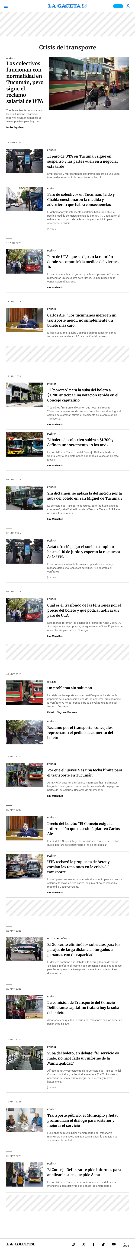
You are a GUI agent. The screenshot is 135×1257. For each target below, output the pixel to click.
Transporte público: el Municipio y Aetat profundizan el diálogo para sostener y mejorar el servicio (82, 1120)
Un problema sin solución (69, 688)
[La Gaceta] (67, 6)
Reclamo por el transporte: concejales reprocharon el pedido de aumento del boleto (80, 732)
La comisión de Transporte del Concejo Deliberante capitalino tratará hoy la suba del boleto (83, 1007)
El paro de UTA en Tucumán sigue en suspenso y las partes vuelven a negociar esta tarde (82, 161)
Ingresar (129, 6)
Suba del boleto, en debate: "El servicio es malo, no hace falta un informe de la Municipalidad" (83, 1058)
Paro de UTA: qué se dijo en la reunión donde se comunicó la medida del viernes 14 (82, 261)
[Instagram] (73, 1244)
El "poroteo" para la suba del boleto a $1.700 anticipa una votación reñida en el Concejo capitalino (82, 395)
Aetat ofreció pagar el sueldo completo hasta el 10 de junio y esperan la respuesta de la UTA (83, 551)
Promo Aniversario (118, 6)
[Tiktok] (103, 1244)
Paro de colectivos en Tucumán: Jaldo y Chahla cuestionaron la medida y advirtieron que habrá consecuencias (81, 199)
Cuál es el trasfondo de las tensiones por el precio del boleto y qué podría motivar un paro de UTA (84, 610)
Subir (126, 1246)
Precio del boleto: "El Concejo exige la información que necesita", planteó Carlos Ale (83, 828)
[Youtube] (114, 1244)
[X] (83, 1244)
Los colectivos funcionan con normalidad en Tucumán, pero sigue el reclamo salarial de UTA (25, 82)
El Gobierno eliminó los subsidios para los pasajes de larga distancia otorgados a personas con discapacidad (83, 949)
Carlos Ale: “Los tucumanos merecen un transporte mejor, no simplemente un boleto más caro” (82, 320)
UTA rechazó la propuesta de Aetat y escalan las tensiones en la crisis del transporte (78, 867)
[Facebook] (94, 1244)
